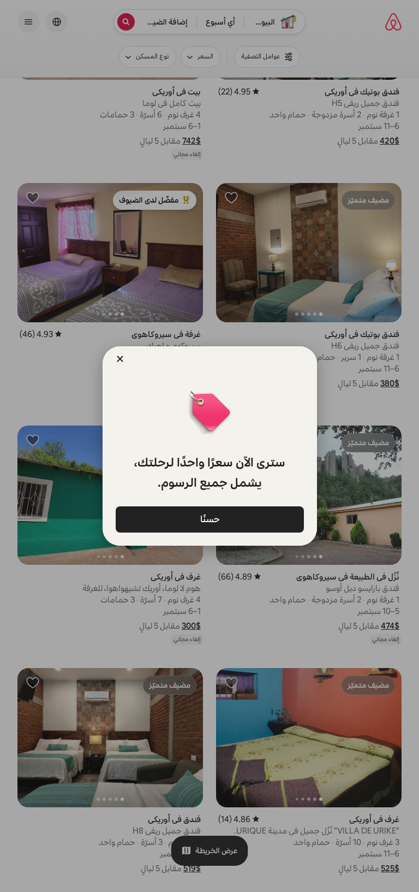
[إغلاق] (120, 359)
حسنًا (209, 518)
